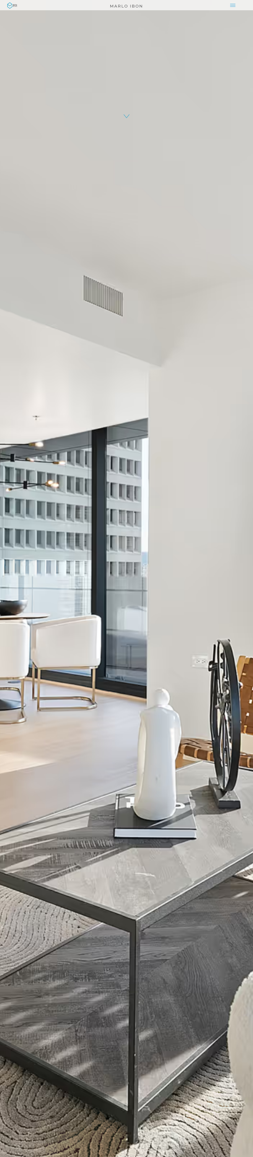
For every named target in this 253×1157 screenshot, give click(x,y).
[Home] (12, 5)
